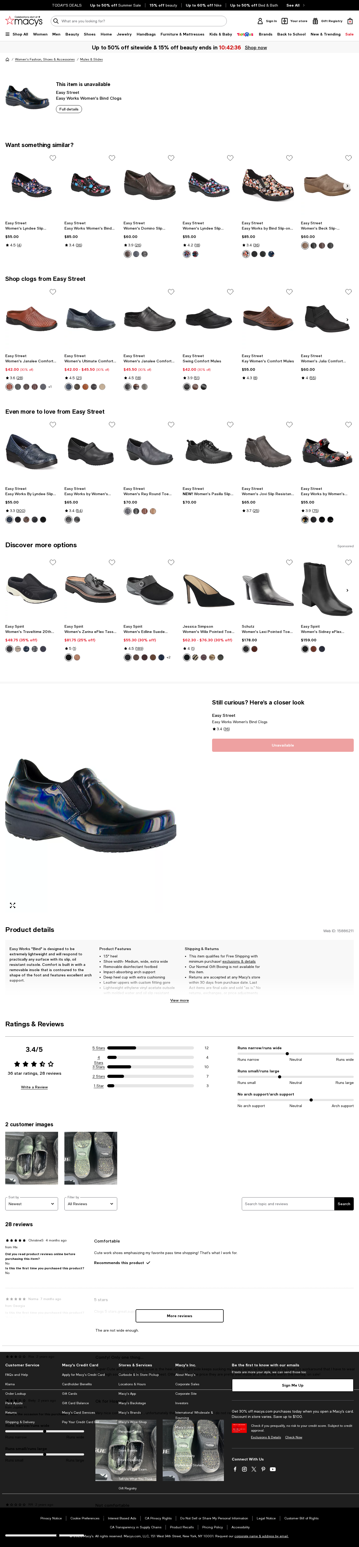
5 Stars (99, 1048)
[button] (90, 806)
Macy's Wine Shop (133, 1422)
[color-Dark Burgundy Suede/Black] (144, 657)
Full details (69, 109)
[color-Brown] (26, 387)
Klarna (10, 1384)
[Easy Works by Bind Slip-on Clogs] (268, 185)
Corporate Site (186, 1394)
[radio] (128, 254)
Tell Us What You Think (135, 1479)
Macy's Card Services (78, 1412)
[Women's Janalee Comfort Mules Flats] (31, 319)
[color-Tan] (85, 387)
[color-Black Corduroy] (9, 649)
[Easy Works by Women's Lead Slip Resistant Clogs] (90, 451)
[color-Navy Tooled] (136, 254)
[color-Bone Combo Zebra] (195, 657)
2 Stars (99, 1076)
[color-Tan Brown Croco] (136, 387)
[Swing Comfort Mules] (209, 319)
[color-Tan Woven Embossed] (9, 387)
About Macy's (185, 1375)
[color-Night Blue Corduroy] (43, 649)
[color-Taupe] (305, 245)
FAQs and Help (16, 1375)
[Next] (347, 186)
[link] (31, 234)
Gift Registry (128, 1488)
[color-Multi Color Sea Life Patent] (187, 254)
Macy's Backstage (132, 1403)
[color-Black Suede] (128, 657)
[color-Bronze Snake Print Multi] (18, 649)
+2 (169, 657)
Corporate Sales (187, 1384)
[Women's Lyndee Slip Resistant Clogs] (31, 185)
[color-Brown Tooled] (128, 254)
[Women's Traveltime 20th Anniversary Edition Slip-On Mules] (31, 589)
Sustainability (185, 1456)
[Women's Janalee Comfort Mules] (150, 319)
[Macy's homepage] (7, 59)
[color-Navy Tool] (9, 519)
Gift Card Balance (75, 1403)
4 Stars (98, 1057)
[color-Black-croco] (204, 387)
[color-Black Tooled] (144, 254)
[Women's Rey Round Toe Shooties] (150, 451)
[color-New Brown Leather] (313, 649)
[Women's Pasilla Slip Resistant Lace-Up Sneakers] (209, 451)
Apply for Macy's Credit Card (83, 1375)
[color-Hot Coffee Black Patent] (305, 519)
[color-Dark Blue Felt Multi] (26, 649)
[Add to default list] (53, 158)
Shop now (256, 47)
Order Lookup (15, 1394)
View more (179, 1000)
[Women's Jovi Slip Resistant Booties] (268, 451)
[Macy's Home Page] (23, 21)
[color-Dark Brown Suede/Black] (136, 657)
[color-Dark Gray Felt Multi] (35, 649)
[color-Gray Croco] (144, 387)
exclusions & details (239, 961)
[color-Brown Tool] (26, 519)
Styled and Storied (189, 1465)
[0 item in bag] (350, 21)
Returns (11, 1412)
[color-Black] (254, 254)
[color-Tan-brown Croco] (195, 387)
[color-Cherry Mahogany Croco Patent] (204, 657)
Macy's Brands (130, 1412)
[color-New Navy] (68, 387)
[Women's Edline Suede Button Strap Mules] (150, 589)
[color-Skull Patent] (246, 254)
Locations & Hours (132, 1384)
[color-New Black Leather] (305, 649)
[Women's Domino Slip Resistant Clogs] (150, 185)
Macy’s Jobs (184, 1427)
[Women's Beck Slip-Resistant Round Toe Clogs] (327, 185)
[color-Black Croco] (128, 387)
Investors (181, 1403)
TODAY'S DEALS (67, 5)
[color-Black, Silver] (330, 519)
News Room (184, 1437)
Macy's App (127, 1394)
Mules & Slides (91, 59)
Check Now (293, 1437)
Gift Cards (69, 1394)
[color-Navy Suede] (161, 657)
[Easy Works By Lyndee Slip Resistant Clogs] (31, 451)
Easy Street (67, 92)
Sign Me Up (293, 1385)
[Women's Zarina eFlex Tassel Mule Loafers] (90, 589)
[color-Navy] (43, 387)
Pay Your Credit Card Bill (80, 1422)
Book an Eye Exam (133, 1469)
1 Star (99, 1086)
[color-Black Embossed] (263, 254)
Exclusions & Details (266, 1437)
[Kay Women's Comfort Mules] (268, 319)
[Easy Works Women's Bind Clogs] (90, 185)
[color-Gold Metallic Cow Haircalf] (212, 657)
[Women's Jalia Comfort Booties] (327, 319)
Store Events (128, 1450)
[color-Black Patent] (43, 519)
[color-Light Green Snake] (220, 657)
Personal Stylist (130, 1431)
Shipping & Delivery (20, 1422)
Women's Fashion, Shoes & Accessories (45, 59)
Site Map (182, 1446)
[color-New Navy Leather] (322, 649)
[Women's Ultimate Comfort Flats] (90, 319)
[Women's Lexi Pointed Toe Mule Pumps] (268, 589)
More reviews (179, 1315)
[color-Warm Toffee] (254, 649)
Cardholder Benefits (77, 1384)
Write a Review (34, 1087)
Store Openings (130, 1460)
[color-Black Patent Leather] (68, 657)
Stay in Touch (129, 1441)
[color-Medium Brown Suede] (77, 657)
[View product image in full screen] (12, 905)
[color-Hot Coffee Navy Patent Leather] (271, 254)
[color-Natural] (102, 387)
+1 (50, 387)
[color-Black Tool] (35, 519)
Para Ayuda (14, 1403)
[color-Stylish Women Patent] (195, 254)
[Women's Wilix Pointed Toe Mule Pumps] (209, 589)
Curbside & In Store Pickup (139, 1375)
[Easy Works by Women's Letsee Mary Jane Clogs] (327, 451)
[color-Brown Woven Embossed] (35, 387)
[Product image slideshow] (90, 806)
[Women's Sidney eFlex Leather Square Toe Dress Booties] (327, 589)
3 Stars (99, 1067)
